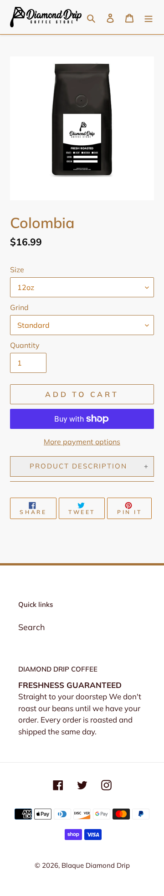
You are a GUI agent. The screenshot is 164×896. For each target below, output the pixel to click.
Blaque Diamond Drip (96, 865)
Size (17, 269)
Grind (19, 307)
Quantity (25, 345)
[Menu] (148, 17)
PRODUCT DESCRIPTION (78, 466)
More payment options (82, 441)
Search (31, 627)
